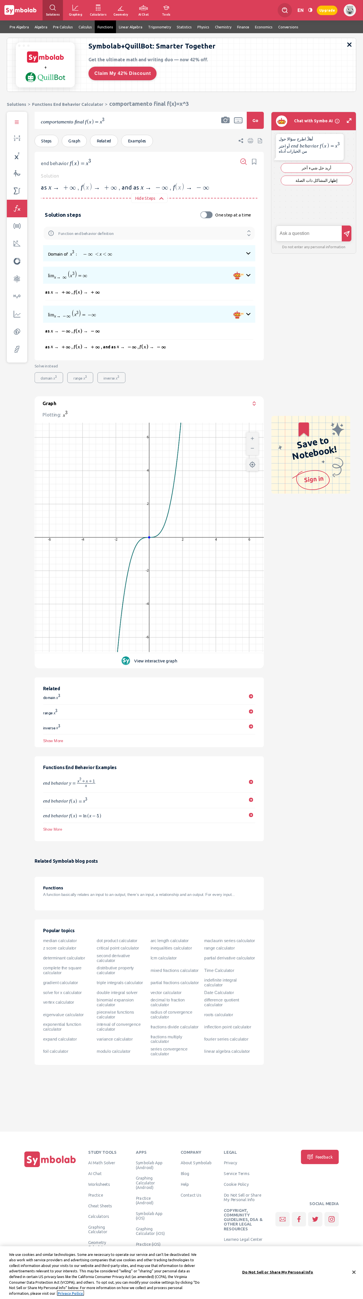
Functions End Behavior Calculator (67, 104)
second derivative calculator (113, 958)
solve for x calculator (62, 992)
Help (185, 1184)
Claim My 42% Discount (122, 73)
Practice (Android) (145, 1200)
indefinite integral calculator (220, 982)
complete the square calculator (62, 970)
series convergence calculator (169, 1051)
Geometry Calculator (97, 1244)
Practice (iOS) (148, 1244)
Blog (185, 1173)
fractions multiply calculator (166, 1039)
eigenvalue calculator (63, 1014)
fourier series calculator (226, 1039)
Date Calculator (219, 992)
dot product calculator (117, 940)
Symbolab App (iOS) (149, 1215)
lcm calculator (164, 958)
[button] (225, 123)
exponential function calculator (62, 1026)
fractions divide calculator (175, 1027)
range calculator (219, 948)
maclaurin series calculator (229, 940)
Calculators (98, 1216)
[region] (181, 1272)
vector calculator (166, 992)
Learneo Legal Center (243, 1239)
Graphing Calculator (97, 1229)
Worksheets (99, 1184)
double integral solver (117, 992)
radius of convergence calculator (172, 1014)
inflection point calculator (227, 1027)
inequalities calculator (171, 948)
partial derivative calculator (229, 958)
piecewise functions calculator (115, 1014)
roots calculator (218, 1014)
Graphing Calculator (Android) (145, 1183)
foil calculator (55, 1051)
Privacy (230, 1163)
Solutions (16, 104)
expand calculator (60, 1039)
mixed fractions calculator (175, 970)
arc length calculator (170, 940)
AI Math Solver (101, 1163)
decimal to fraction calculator (168, 1002)
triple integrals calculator (120, 982)
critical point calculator (118, 948)
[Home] (50, 1167)
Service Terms (237, 1173)
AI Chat (95, 1173)
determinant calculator (64, 958)
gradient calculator (60, 982)
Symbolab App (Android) (149, 1165)
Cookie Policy (236, 1184)
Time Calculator (219, 970)
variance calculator (114, 1039)
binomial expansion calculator (115, 1002)
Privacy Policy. (70, 1293)
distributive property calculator (115, 970)
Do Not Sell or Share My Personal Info (242, 1197)
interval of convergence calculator (119, 1026)
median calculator (60, 940)
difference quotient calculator (221, 1002)
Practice (95, 1195)
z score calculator (59, 948)
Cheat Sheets (100, 1205)
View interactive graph (155, 660)
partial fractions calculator (175, 982)
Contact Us (191, 1195)
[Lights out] (310, 10)
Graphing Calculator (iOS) (150, 1230)
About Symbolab (196, 1163)
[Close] (354, 1272)
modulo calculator (113, 1051)
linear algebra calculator (227, 1051)
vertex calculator (58, 1002)
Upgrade (327, 10)
